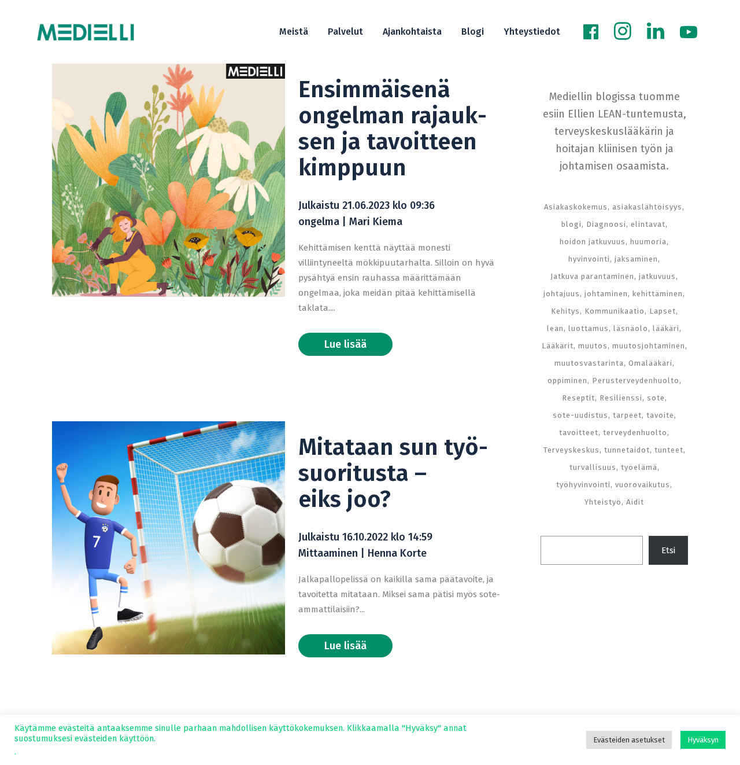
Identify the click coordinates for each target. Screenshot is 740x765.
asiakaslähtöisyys (647, 207)
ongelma (318, 221)
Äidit (635, 502)
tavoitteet (578, 432)
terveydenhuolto (635, 432)
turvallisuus (592, 467)
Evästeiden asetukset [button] (629, 739)
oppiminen (567, 380)
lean (555, 328)
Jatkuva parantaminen (592, 276)
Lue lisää (345, 344)
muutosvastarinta (589, 363)
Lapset (662, 311)
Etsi (668, 550)
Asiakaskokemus (576, 207)
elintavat (648, 224)
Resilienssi (621, 397)
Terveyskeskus (571, 450)
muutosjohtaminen (648, 345)
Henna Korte (397, 553)
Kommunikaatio (614, 311)
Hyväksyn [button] (703, 739)
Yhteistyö (602, 502)
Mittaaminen (328, 553)
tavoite (660, 415)
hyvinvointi (589, 259)
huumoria (648, 241)
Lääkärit (558, 345)
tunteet (668, 450)
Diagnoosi (606, 224)
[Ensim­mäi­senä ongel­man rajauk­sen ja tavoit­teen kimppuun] (168, 180)
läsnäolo (630, 328)
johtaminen (606, 293)
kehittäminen (657, 293)
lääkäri (666, 328)
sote (656, 397)
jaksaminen (636, 259)
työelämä (639, 467)
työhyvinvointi (583, 484)
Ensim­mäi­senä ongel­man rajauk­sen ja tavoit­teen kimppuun (392, 129)
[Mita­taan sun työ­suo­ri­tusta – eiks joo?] (168, 537)
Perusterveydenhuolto (635, 380)
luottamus (588, 328)
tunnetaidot (627, 450)
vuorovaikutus (642, 484)
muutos (593, 345)
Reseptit (578, 397)
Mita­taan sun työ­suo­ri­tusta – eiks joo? (393, 473)
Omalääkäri (650, 363)
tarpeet (627, 415)
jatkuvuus (657, 276)
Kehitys (565, 311)
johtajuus (561, 293)
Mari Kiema (375, 221)
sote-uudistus (580, 415)
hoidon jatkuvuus (593, 241)
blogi (571, 224)
